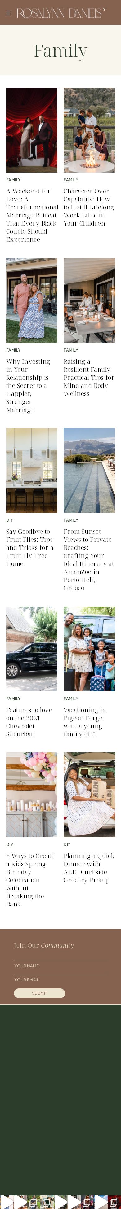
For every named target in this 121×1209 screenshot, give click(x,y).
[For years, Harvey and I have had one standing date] (6, 1202)
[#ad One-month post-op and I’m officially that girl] (74, 1202)
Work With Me (31, 1134)
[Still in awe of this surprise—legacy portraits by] (114, 1202)
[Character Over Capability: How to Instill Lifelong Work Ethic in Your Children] (89, 130)
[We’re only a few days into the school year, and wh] (47, 1202)
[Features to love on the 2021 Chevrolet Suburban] (32, 649)
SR (74, 1180)
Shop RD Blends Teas (39, 1152)
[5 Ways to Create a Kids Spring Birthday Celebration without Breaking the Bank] (32, 794)
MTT (85, 1180)
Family (82, 1143)
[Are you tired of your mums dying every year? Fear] (20, 1202)
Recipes (84, 1125)
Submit (39, 993)
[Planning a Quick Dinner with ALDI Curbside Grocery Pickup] (89, 794)
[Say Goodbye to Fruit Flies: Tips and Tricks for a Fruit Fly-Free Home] (32, 470)
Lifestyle (86, 1134)
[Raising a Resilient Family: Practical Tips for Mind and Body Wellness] (89, 300)
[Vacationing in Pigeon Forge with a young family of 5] (89, 649)
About (22, 1125)
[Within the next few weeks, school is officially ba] (87, 1202)
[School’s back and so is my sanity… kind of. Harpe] (33, 1202)
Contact (25, 1143)
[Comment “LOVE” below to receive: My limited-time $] (60, 1202)
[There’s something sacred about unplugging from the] (100, 1202)
